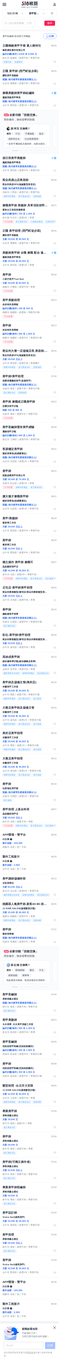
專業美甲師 (10, 1111)
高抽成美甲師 (11, 656)
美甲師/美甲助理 (13, 376)
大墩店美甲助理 (13, 758)
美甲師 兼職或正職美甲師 (19, 401)
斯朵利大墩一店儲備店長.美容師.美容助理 (25, 350)
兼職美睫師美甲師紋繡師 (18, 93)
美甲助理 (8, 1234)
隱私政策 (31, 1352)
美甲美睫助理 (11, 300)
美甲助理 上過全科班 (16, 809)
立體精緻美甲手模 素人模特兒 (22, 45)
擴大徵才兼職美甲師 (16, 496)
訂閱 (51, 36)
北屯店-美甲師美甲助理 (17, 587)
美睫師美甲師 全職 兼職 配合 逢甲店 (25, 252)
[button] (15, 150)
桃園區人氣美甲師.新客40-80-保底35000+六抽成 (25, 904)
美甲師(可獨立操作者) (17, 1161)
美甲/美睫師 (10, 518)
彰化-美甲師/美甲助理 (16, 634)
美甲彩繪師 (10, 994)
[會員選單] (54, 4)
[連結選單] (4, 4)
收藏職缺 (55, 62)
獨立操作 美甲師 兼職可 (18, 562)
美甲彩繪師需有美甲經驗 (18, 427)
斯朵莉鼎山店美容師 (16, 179)
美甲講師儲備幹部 (14, 878)
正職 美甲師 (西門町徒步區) (20, 71)
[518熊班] (29, 5)
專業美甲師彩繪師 (14, 1187)
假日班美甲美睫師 (14, 158)
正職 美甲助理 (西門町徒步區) (22, 230)
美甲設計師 (10, 1212)
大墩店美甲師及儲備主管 (18, 707)
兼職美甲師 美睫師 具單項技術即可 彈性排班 (25, 205)
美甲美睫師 (10, 1019)
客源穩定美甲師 (13, 449)
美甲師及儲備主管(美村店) (19, 682)
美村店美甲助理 (13, 733)
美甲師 (7, 274)
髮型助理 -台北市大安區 (18, 1085)
